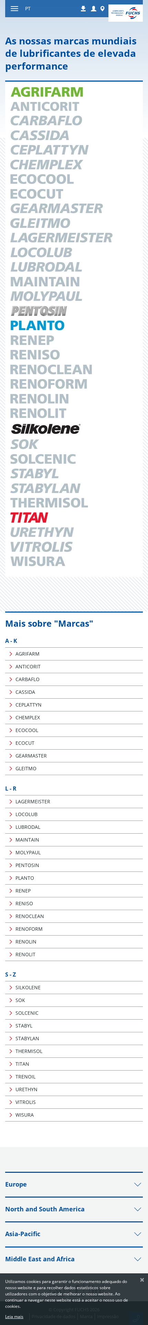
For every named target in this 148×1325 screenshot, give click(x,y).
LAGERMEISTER (32, 801)
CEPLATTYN (28, 704)
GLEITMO (25, 768)
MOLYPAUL (28, 852)
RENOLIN (25, 941)
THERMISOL (28, 1051)
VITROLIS (25, 1102)
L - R (11, 788)
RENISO (24, 903)
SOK (20, 1000)
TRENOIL (25, 1076)
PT (28, 8)
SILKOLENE (28, 987)
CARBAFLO (27, 679)
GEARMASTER (31, 755)
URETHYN (26, 1089)
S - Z (10, 974)
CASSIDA (25, 692)
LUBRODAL (27, 827)
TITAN (22, 1064)
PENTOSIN (27, 865)
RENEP (23, 890)
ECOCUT (24, 743)
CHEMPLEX (27, 717)
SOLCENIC (27, 1013)
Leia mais (14, 1316)
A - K (11, 641)
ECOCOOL (26, 730)
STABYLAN (27, 1038)
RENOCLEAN (29, 916)
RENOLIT (25, 954)
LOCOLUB (26, 814)
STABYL (23, 1025)
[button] (93, 9)
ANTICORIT (28, 666)
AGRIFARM (27, 653)
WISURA (24, 1115)
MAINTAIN (27, 839)
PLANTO (24, 878)
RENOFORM (29, 929)
